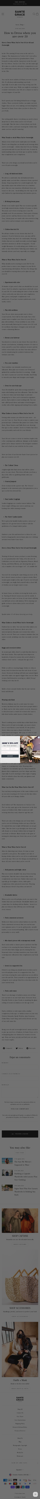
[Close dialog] (39, 737)
